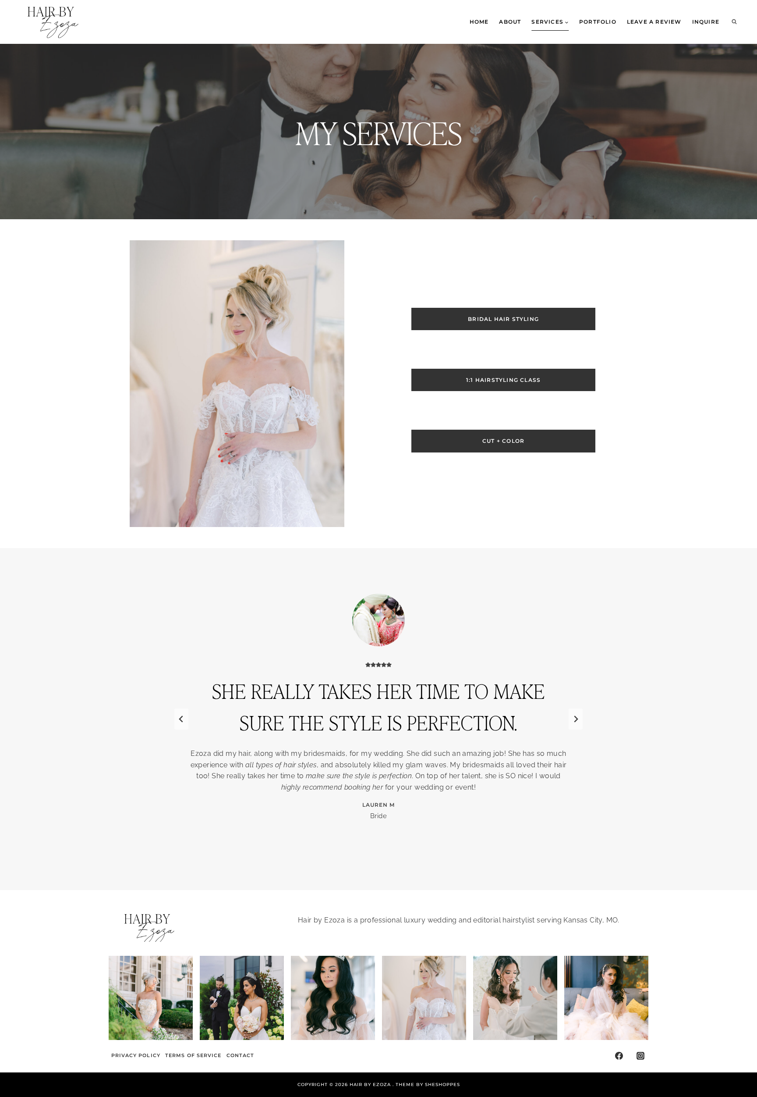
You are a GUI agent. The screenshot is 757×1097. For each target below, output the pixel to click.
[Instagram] (640, 1056)
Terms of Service (193, 1055)
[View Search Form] (734, 22)
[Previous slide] (181, 719)
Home (479, 21)
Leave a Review (654, 21)
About (510, 21)
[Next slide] (576, 719)
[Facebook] (619, 1056)
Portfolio (597, 21)
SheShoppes (442, 1084)
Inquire (705, 21)
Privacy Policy (135, 1055)
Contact (240, 1055)
